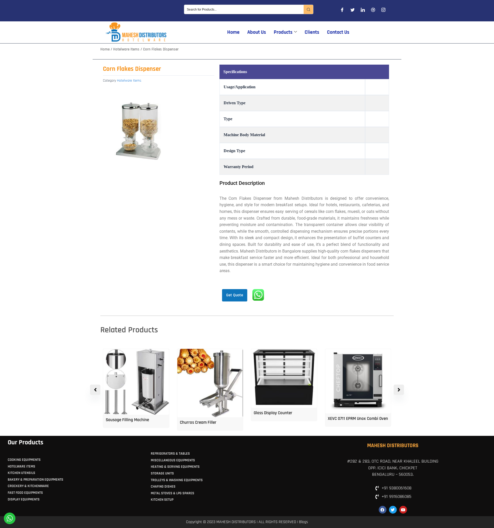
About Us (256, 32)
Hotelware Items (126, 49)
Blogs (303, 522)
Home (233, 32)
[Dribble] (373, 11)
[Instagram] (383, 11)
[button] (399, 390)
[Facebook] (342, 11)
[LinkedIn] (363, 11)
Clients (312, 32)
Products (283, 32)
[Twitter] (352, 11)
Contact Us (338, 32)
